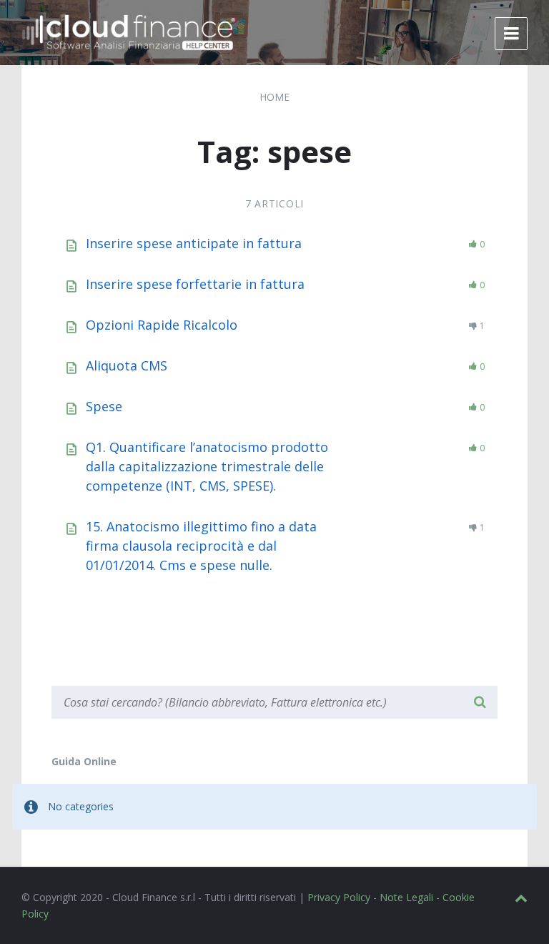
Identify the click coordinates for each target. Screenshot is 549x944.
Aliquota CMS (126, 365)
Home (274, 97)
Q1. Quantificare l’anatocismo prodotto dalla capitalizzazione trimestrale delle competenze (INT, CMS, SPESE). (207, 466)
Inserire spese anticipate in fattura (194, 243)
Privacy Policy (338, 897)
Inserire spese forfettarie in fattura (195, 283)
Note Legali (406, 897)
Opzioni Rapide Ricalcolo (161, 324)
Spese (104, 406)
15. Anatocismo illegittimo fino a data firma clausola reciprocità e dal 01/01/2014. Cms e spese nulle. (201, 546)
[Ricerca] (479, 702)
